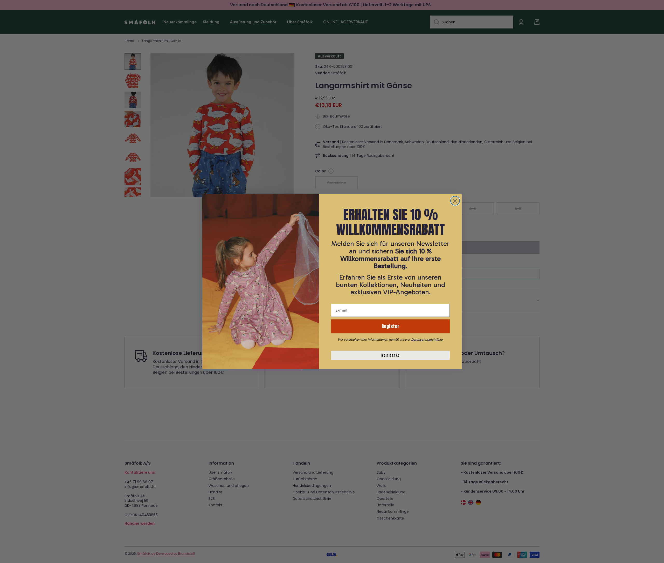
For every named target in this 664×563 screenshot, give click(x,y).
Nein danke (390, 355)
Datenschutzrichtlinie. (427, 339)
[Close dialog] (455, 200)
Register (390, 326)
